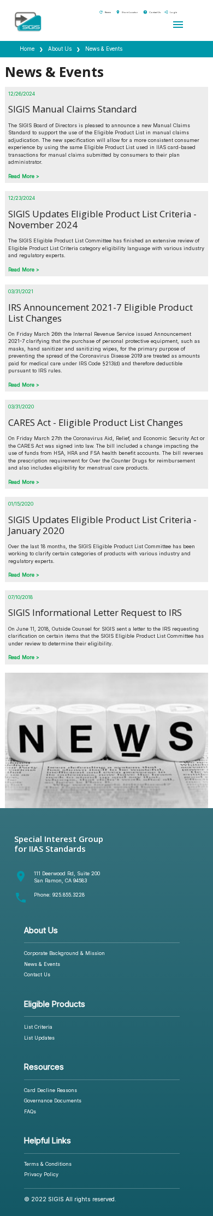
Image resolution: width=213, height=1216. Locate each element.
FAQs (30, 1111)
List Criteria (38, 1027)
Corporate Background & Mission (64, 953)
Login (170, 12)
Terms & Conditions (48, 1164)
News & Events (42, 964)
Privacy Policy (41, 1174)
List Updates (39, 1038)
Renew (105, 12)
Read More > (23, 176)
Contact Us (152, 12)
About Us (60, 49)
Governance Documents (52, 1101)
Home (27, 49)
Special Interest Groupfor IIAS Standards (58, 843)
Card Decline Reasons (50, 1090)
